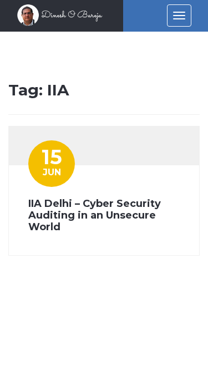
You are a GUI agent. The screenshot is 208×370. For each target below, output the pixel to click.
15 (52, 161)
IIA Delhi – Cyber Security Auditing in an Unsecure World (94, 215)
